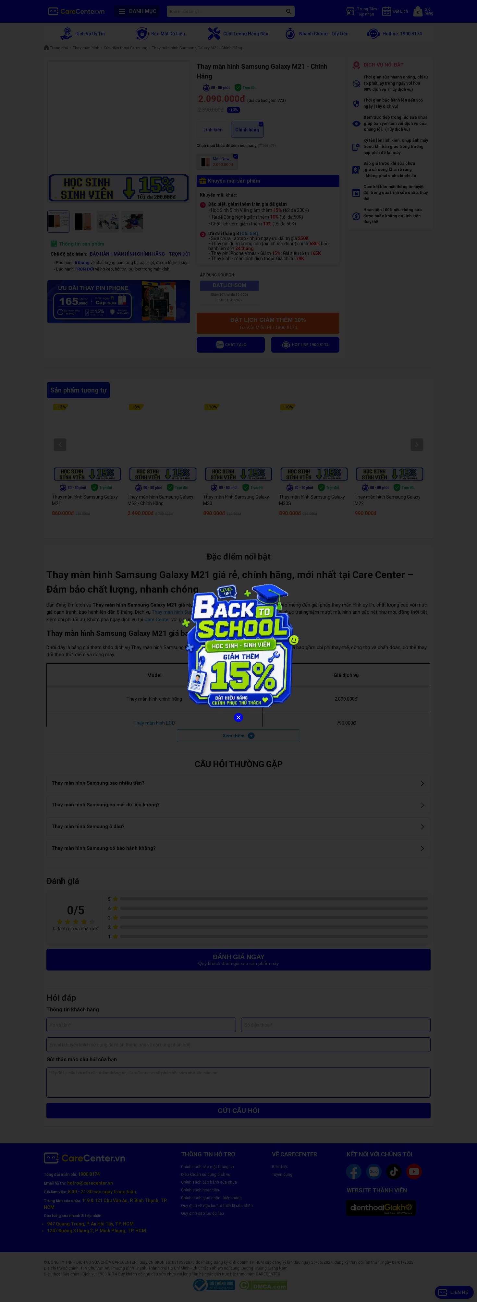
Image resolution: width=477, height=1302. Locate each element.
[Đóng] (238, 717)
